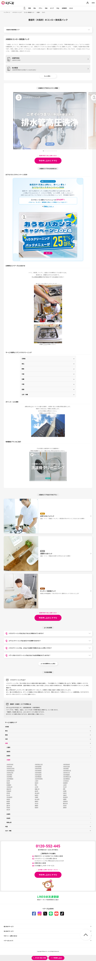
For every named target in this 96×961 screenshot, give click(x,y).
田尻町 (8, 801)
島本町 (36, 791)
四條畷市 (9, 785)
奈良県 (8, 818)
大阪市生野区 (38, 774)
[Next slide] (91, 120)
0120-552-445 (40, 958)
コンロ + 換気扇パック (29, 12)
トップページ (7, 12)
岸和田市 (9, 791)
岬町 (64, 789)
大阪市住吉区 (66, 764)
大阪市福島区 (66, 774)
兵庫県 (8, 814)
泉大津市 (37, 799)
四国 (23, 389)
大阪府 (38, 12)
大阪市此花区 (10, 772)
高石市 (8, 809)
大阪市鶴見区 (66, 778)
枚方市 (8, 795)
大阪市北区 (9, 766)
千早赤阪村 (66, 781)
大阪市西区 (9, 776)
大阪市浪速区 (38, 772)
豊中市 (8, 805)
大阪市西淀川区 (67, 776)
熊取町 (64, 799)
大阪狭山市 (9, 787)
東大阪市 (37, 793)
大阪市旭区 (66, 768)
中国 (23, 384)
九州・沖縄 (25, 394)
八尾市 (36, 781)
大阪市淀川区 (66, 772)
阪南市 (36, 807)
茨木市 (36, 803)
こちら (45, 344)
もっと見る (47, 76)
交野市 (8, 781)
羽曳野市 (65, 801)
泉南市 (8, 799)
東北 (23, 364)
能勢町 (8, 803)
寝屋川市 (37, 789)
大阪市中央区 (10, 764)
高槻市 (64, 807)
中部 (23, 374)
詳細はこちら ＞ (49, 206)
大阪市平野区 (38, 768)
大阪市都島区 (10, 778)
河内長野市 (9, 797)
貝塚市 (64, 805)
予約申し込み (57, 958)
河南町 (36, 797)
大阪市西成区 (38, 776)
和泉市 (36, 783)
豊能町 (36, 805)
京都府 (8, 756)
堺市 (36, 785)
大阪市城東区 (38, 766)
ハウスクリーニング (17, 12)
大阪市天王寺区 (10, 768)
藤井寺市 (65, 803)
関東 (23, 369)
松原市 (64, 793)
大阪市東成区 (38, 770)
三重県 (8, 747)
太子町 (36, 787)
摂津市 (8, 793)
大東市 (64, 785)
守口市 (64, 787)
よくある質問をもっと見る (48, 663)
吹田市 (8, 783)
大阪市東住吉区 (10, 770)
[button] (43, 150)
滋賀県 (8, 751)
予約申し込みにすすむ (48, 160)
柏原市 (36, 795)
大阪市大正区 (66, 766)
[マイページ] (87, 3)
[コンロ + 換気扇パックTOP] (24, 8)
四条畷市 (65, 783)
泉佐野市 (65, 797)
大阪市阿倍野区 (39, 778)
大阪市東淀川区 (67, 770)
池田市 (64, 795)
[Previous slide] (9, 120)
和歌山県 (9, 822)
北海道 (23, 358)
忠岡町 (64, 791)
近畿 (23, 379)
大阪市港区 (9, 774)
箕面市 (36, 801)
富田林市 (9, 789)
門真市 (8, 807)
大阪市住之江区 (39, 764)
